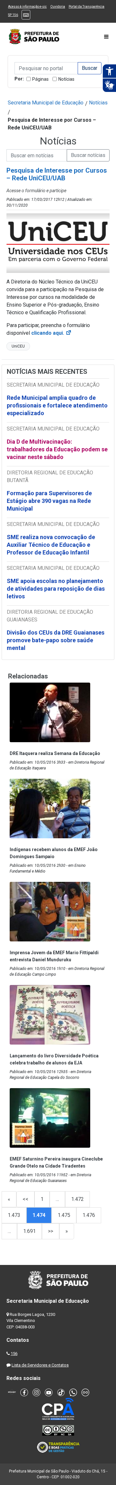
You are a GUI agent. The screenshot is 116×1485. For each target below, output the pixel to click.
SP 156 (13, 15)
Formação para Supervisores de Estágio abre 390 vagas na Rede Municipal (49, 501)
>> (50, 1231)
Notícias (66, 79)
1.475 (64, 1215)
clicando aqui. (51, 333)
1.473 (14, 1215)
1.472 (77, 1199)
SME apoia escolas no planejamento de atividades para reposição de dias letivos (56, 589)
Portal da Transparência (86, 6)
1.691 (29, 1231)
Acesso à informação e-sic (27, 6)
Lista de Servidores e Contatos (40, 1365)
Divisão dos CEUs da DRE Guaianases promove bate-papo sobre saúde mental (55, 640)
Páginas (40, 79)
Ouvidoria (57, 6)
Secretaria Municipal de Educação (45, 103)
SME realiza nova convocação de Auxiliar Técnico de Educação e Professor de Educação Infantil (51, 545)
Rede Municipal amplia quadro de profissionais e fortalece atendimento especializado (57, 405)
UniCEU (18, 346)
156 (14, 1353)
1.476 (88, 1215)
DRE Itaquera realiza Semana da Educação (55, 753)
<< (25, 1199)
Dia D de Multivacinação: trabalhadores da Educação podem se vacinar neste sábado (57, 449)
